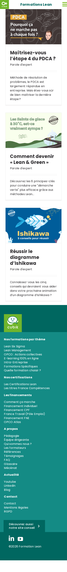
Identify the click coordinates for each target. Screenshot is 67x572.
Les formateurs (15, 448)
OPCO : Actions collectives (23, 354)
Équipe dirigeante (16, 440)
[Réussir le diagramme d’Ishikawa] (33, 225)
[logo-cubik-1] (5, 4)
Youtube (10, 482)
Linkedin (9, 486)
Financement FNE (16, 418)
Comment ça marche (19, 402)
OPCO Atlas (12, 422)
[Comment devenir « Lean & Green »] (33, 130)
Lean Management (17, 350)
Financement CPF (17, 410)
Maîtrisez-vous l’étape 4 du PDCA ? (33, 55)
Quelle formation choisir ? (22, 370)
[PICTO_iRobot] (11, 315)
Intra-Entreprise (16, 362)
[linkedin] (11, 539)
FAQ (7, 460)
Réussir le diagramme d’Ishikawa (24, 257)
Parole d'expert (21, 65)
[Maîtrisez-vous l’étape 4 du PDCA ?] (33, 26)
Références (12, 452)
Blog (7, 490)
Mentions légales (16, 507)
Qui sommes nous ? (18, 444)
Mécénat (10, 468)
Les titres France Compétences (27, 388)
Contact (10, 503)
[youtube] (20, 539)
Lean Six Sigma (14, 346)
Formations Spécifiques (21, 366)
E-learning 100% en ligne (21, 358)
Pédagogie (11, 436)
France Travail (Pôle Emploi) (24, 414)
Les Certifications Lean (20, 384)
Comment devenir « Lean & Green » (32, 159)
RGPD (8, 511)
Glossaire (10, 464)
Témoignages (14, 456)
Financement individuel (20, 406)
